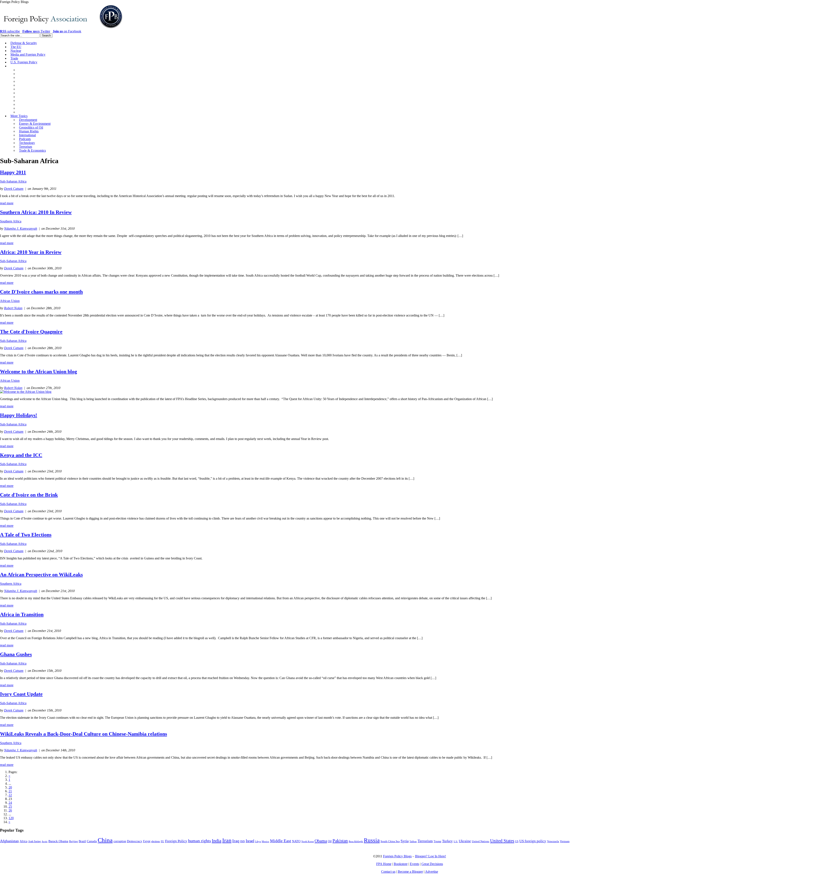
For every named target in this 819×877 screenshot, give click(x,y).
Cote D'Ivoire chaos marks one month (41, 292)
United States (502, 840)
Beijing (73, 841)
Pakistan (340, 840)
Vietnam (564, 841)
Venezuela (553, 841)
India (216, 840)
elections (155, 841)
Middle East (280, 841)
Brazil (82, 841)
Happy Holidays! (18, 415)
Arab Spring (34, 841)
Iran (226, 840)
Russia (372, 840)
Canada (92, 841)
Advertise (431, 871)
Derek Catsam (13, 188)
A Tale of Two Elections (25, 534)
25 (10, 806)
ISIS (242, 841)
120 (11, 818)
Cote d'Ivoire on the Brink (29, 495)
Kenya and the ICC (21, 455)
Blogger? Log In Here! (430, 856)
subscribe (10, 31)
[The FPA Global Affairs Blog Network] (62, 28)
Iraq (235, 840)
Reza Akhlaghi (356, 841)
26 (10, 810)
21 (10, 791)
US (516, 841)
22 (10, 795)
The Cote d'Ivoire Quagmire (31, 331)
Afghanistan (9, 841)
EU (162, 841)
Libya (258, 841)
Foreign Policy (176, 841)
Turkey (447, 841)
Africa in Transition (22, 614)
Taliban (413, 841)
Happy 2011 (13, 172)
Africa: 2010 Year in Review (30, 252)
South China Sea (390, 841)
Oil (330, 841)
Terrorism (425, 841)
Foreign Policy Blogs (397, 856)
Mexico (265, 841)
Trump (437, 841)
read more (6, 203)
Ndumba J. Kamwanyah (20, 228)
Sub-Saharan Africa (13, 181)
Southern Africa (10, 221)
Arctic (45, 841)
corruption (119, 841)
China (105, 840)
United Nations (480, 841)
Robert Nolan (13, 308)
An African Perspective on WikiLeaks (41, 574)
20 (10, 787)
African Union (10, 301)
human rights (199, 841)
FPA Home (383, 864)
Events (414, 864)
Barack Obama (58, 841)
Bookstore (401, 864)
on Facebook (67, 31)
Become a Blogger (410, 871)
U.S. (456, 841)
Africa (23, 841)
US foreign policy (532, 841)
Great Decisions (432, 864)
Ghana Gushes (16, 654)
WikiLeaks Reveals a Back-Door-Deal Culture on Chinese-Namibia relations (83, 734)
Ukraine (465, 841)
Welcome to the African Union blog (38, 371)
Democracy (134, 841)
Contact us (388, 871)
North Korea (307, 841)
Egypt (146, 841)
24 (10, 802)
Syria (405, 841)
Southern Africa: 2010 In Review (36, 212)
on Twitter (36, 31)
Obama (321, 840)
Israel (250, 841)
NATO (296, 841)
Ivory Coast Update (21, 694)
